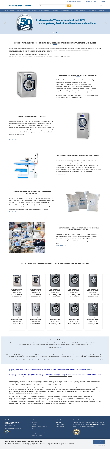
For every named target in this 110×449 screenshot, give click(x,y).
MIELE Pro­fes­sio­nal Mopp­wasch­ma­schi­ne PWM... (55, 318)
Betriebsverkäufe (60, 426)
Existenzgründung (60, 424)
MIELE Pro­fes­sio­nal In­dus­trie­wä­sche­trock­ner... (93, 318)
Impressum (34, 422)
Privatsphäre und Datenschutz (39, 433)
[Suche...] (69, 6)
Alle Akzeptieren (99, 442)
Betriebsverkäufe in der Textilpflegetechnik (60, 376)
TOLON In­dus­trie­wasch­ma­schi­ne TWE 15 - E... (17, 290)
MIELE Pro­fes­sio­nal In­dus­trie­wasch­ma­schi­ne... (55, 290)
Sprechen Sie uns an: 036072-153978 (74, 1)
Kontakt (34, 424)
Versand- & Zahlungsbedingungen (40, 426)
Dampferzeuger (93, 11)
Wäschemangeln (64, 11)
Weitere (101, 11)
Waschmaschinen (9, 11)
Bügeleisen (83, 11)
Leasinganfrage (88, 1)
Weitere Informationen (99, 445)
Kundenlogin (102, 1)
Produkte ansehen (61, 100)
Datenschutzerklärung (10, 446)
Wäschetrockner (21, 11)
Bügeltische (74, 11)
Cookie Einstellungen (37, 435)
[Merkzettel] (101, 6)
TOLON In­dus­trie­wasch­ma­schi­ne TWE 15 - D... (36, 290)
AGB (33, 431)
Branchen (58, 422)
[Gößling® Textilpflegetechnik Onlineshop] (20, 6)
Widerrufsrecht (35, 428)
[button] (104, 6)
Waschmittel (54, 11)
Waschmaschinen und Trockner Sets (38, 11)
